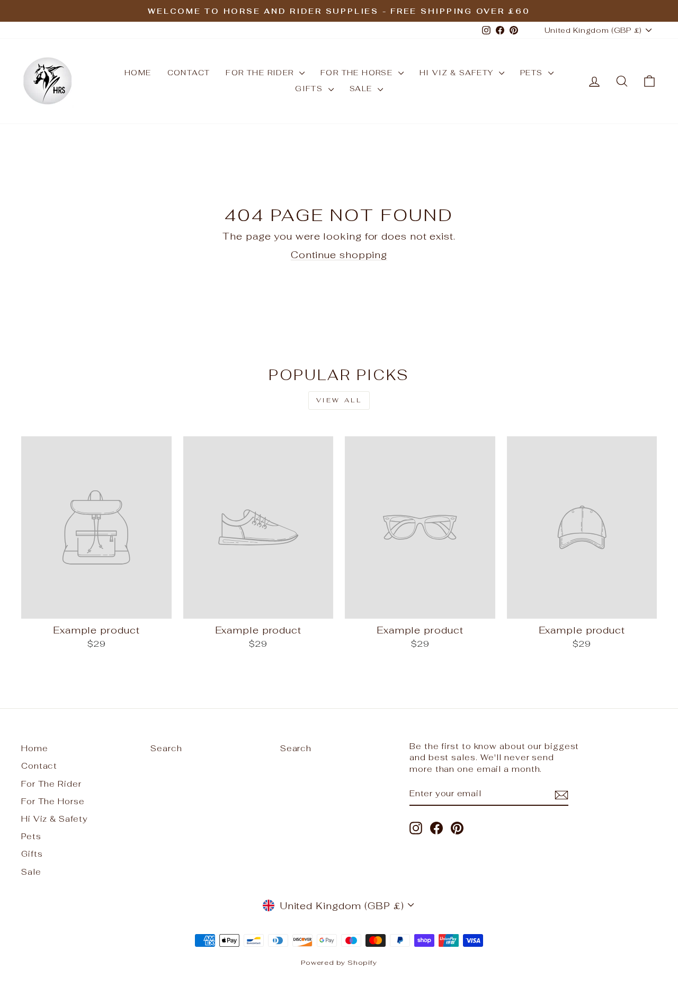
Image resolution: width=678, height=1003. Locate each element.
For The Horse (358, 72)
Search (166, 748)
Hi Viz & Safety (458, 72)
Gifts (310, 88)
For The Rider (261, 72)
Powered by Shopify (339, 962)
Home (137, 72)
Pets (533, 72)
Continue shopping (339, 255)
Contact (188, 72)
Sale (362, 88)
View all (339, 400)
